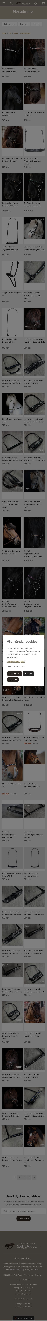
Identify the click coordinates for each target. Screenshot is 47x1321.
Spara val (28, 673)
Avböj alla (13, 679)
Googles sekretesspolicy (16, 662)
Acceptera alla (14, 673)
